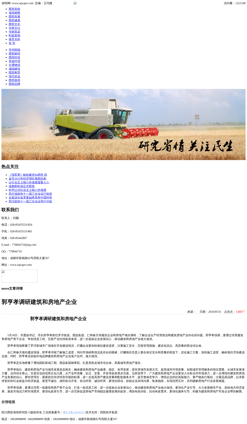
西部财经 (14, 53)
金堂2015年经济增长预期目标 (27, 178)
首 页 (12, 43)
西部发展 (14, 16)
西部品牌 (14, 83)
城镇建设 (14, 68)
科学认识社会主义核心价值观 (27, 189)
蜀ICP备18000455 (74, 412)
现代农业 (14, 76)
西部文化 (14, 24)
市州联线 (14, 49)
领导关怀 (14, 39)
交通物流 (14, 64)
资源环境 (14, 61)
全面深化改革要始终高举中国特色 (30, 197)
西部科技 (14, 57)
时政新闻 (14, 35)
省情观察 (14, 12)
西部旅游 (14, 80)
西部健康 (14, 20)
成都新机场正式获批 (22, 186)
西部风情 (14, 8)
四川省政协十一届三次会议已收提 (30, 193)
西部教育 (14, 72)
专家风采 (14, 31)
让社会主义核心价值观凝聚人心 (29, 182)
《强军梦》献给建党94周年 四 (28, 174)
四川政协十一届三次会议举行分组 (30, 201)
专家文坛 (14, 27)
